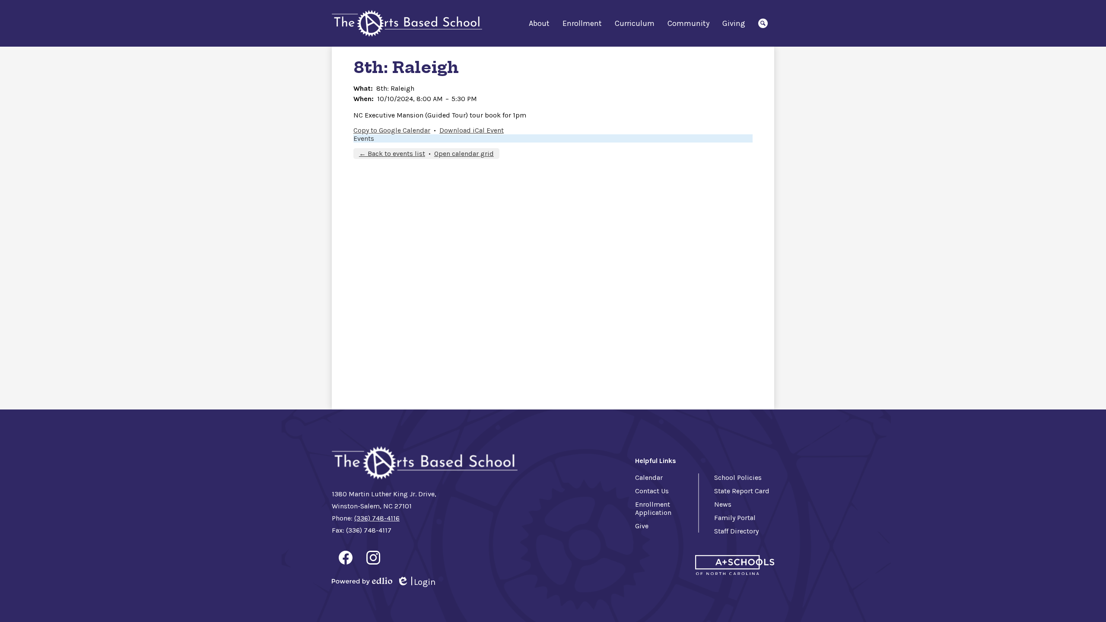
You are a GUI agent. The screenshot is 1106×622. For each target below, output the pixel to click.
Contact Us (652, 491)
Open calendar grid (464, 153)
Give (641, 526)
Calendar (649, 477)
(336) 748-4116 (377, 518)
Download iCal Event (471, 130)
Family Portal (735, 518)
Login (416, 582)
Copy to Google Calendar (391, 130)
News (722, 504)
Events (363, 138)
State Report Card (741, 491)
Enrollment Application (653, 508)
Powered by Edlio (362, 581)
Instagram (373, 557)
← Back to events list (392, 153)
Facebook (345, 557)
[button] (539, 23)
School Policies (738, 477)
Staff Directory (736, 531)
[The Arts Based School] (407, 23)
